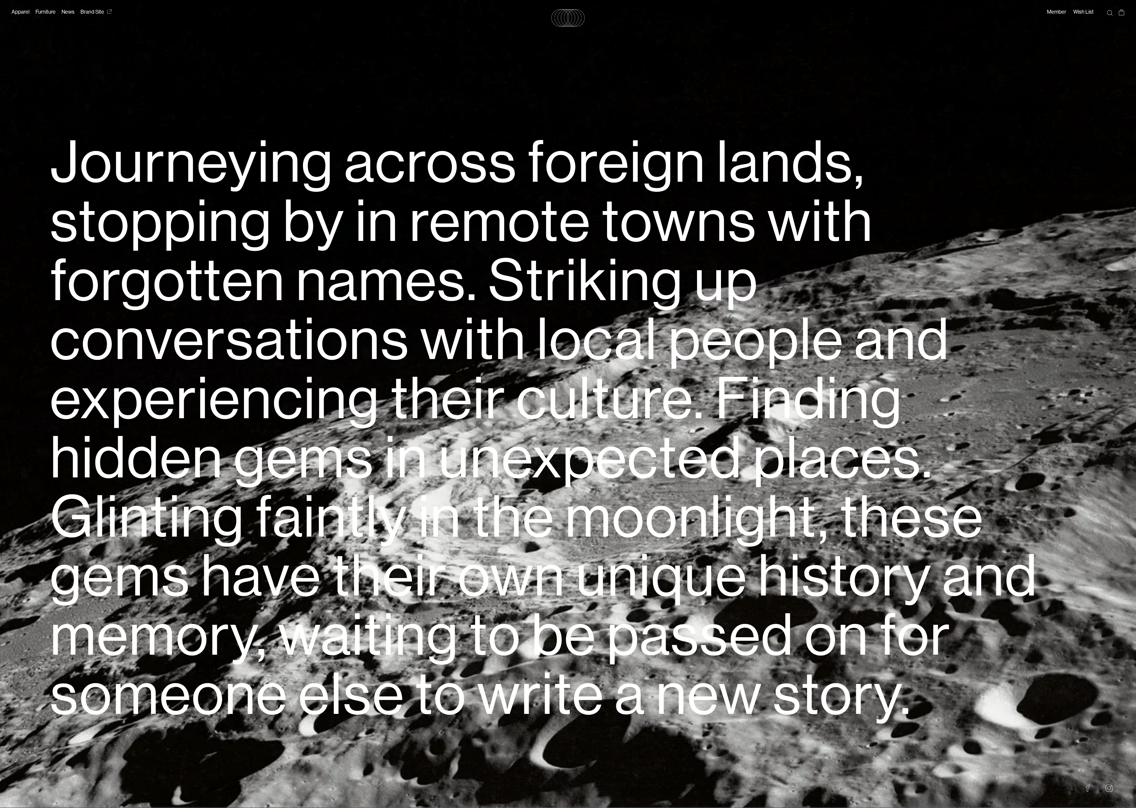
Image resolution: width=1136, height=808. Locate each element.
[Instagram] (1109, 788)
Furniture (46, 12)
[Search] (1109, 12)
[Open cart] (1121, 12)
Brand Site (92, 12)
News (68, 12)
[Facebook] (1088, 788)
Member (1056, 12)
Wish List (1083, 12)
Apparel (21, 12)
